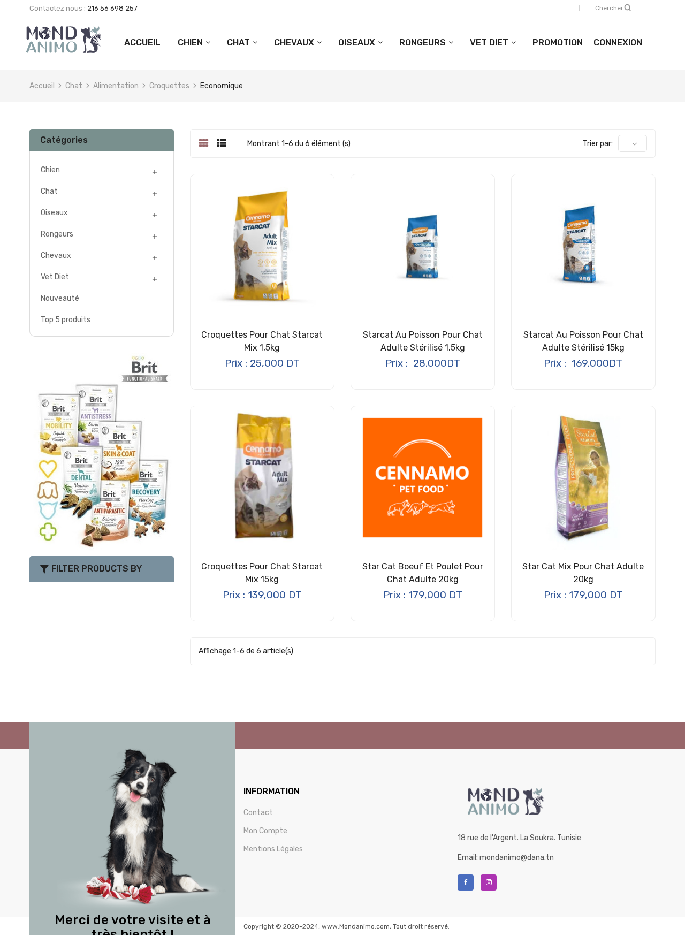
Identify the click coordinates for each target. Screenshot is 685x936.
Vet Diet (489, 42)
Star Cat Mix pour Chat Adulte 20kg (583, 572)
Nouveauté (60, 298)
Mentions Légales (273, 849)
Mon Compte (265, 830)
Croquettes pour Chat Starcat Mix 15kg (262, 572)
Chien (190, 42)
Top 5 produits (65, 319)
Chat (238, 42)
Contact (258, 812)
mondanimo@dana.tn (517, 857)
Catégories (64, 140)
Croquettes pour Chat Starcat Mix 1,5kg (262, 341)
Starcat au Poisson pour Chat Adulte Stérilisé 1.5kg (423, 341)
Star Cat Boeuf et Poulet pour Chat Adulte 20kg (422, 572)
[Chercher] (627, 7)
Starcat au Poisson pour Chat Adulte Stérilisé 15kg (583, 341)
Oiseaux (356, 42)
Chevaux (294, 42)
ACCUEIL (142, 42)
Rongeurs (422, 42)
